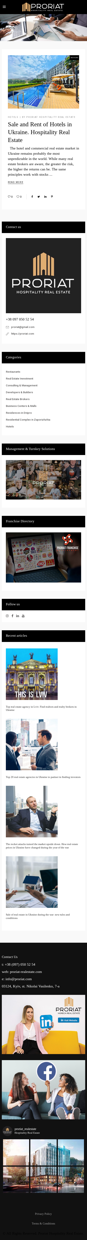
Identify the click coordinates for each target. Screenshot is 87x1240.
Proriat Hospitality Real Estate (50, 117)
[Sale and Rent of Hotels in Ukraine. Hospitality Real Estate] (43, 82)
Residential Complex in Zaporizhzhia (28, 419)
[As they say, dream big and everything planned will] (16, 1180)
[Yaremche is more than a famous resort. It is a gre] (71, 1152)
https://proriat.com (22, 333)
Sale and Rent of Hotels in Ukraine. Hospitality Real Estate (40, 132)
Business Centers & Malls (21, 405)
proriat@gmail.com (22, 327)
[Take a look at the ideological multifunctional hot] (71, 1180)
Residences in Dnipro (19, 412)
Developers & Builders (19, 392)
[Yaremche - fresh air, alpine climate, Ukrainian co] (43, 1152)
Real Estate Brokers (18, 399)
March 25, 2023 (74, 57)
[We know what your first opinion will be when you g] (16, 1152)
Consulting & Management (21, 385)
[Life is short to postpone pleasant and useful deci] (43, 1180)
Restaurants (13, 371)
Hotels (13, 117)
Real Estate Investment (19, 378)
